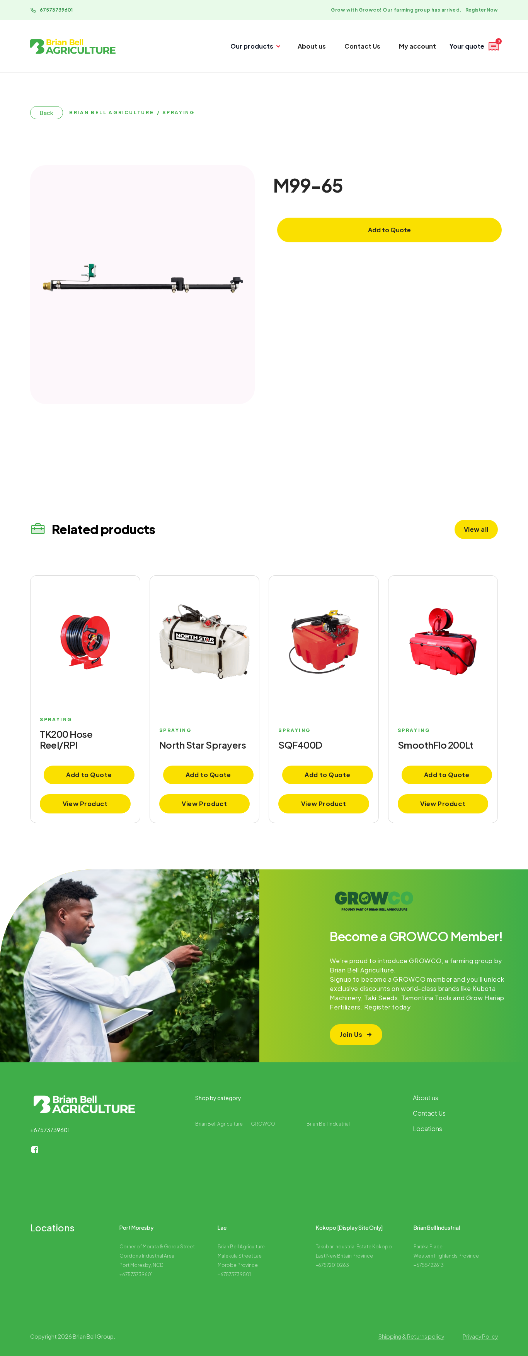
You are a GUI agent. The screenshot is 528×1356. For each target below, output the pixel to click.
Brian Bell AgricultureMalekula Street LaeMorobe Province (241, 1256)
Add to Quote (389, 230)
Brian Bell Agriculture (111, 112)
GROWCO (263, 1124)
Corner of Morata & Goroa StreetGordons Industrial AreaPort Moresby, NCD (157, 1256)
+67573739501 (234, 1274)
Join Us (351, 1034)
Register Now (481, 10)
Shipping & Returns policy (411, 1336)
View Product (85, 804)
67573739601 (56, 10)
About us (312, 46)
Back (46, 112)
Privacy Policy (480, 1336)
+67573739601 (50, 1129)
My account (417, 46)
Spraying (178, 112)
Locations (427, 1128)
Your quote (474, 45)
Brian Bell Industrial (328, 1124)
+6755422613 (429, 1265)
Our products (251, 46)
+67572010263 (332, 1265)
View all (476, 529)
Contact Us (362, 46)
